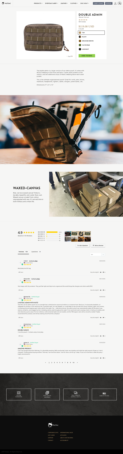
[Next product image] (72, 56)
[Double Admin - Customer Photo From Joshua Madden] (74, 239)
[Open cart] (119, 3)
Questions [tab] (35, 251)
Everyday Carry (51, 3)
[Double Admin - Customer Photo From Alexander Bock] (74, 233)
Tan (83, 33)
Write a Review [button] (99, 245)
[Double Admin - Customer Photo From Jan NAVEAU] (81, 239)
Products (37, 3)
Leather (64, 3)
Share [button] (21, 272)
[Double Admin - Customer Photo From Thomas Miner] (68, 233)
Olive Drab (86, 45)
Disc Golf (84, 3)
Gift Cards (51, 435)
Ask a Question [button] (83, 245)
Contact (50, 440)
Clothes (73, 3)
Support (108, 3)
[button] (101, 272)
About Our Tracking (66, 438)
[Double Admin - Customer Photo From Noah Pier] (68, 239)
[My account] (115, 3)
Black (84, 37)
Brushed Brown (88, 41)
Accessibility (64, 440)
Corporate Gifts (53, 432)
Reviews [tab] (21, 251)
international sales (66, 432)
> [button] (77, 362)
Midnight (85, 49)
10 (73, 362)
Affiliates (63, 435)
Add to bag (87, 55)
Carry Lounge (98, 3)
